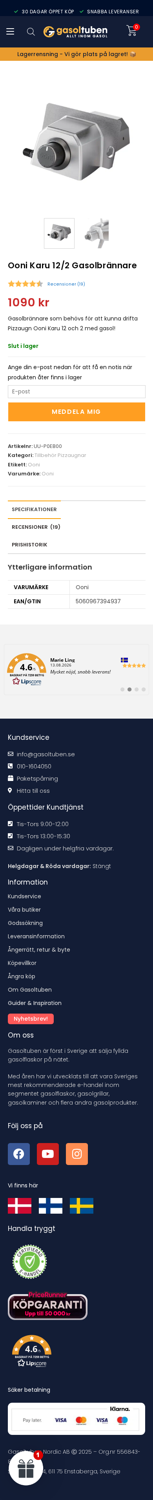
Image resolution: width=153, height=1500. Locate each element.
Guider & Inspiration (35, 1003)
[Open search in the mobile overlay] (31, 31)
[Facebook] (19, 1154)
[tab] (36, 527)
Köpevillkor (22, 963)
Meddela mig (76, 411)
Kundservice (24, 896)
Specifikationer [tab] (34, 509)
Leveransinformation (36, 936)
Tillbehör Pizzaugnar (60, 455)
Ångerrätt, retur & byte (39, 950)
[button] (79, 1353)
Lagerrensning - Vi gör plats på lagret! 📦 (76, 54)
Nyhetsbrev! (31, 1019)
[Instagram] (77, 1154)
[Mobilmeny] (10, 31)
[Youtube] (48, 1154)
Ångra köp (21, 976)
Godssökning (25, 923)
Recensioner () (66, 284)
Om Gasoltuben (30, 990)
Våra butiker (24, 910)
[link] (76, 669)
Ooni (34, 464)
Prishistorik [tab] (29, 544)
